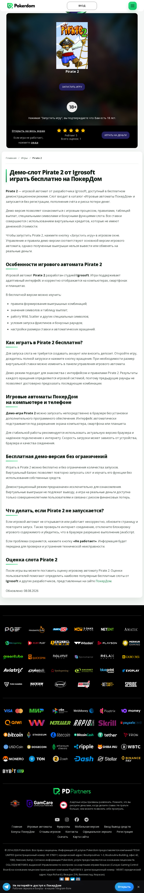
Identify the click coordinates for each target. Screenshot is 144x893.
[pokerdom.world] (67, 819)
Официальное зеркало (97, 831)
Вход (82, 5)
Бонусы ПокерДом (22, 831)
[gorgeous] (83, 130)
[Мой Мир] (78, 879)
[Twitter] (72, 879)
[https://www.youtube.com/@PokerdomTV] (57, 819)
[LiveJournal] (83, 879)
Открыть (124, 887)
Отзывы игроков (50, 831)
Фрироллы (63, 826)
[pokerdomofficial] (76, 819)
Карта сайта (81, 836)
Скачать (63, 836)
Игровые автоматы (39, 826)
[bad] (59, 130)
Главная (11, 158)
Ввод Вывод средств (117, 826)
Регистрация (125, 831)
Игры (24, 158)
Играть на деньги (116, 135)
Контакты (71, 831)
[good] (77, 130)
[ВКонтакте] (61, 879)
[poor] (65, 130)
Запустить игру (72, 86)
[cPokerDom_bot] (86, 819)
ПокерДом (103, 581)
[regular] (71, 130)
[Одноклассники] (67, 879)
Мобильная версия (87, 826)
